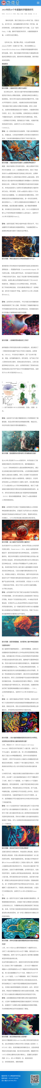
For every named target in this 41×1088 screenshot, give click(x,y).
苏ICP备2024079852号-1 (9, 1080)
